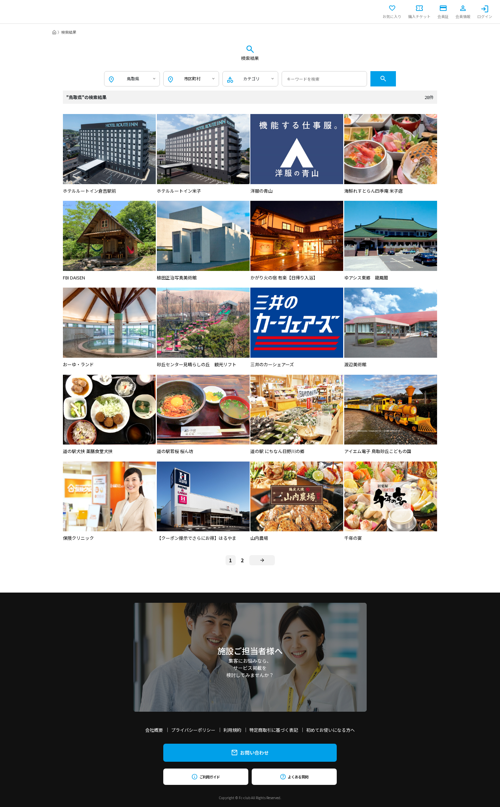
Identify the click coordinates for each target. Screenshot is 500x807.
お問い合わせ (254, 752)
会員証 (443, 16)
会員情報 (462, 16)
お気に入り (392, 16)
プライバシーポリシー (193, 730)
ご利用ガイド (209, 776)
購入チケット (419, 16)
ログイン (484, 16)
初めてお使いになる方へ (330, 730)
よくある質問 (298, 776)
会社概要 (154, 730)
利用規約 (232, 730)
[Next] (262, 560)
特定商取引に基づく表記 (273, 730)
